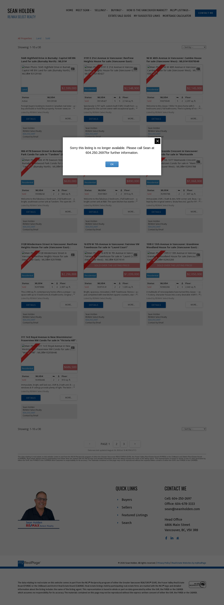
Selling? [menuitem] (100, 10)
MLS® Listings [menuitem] (179, 10)
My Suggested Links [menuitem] (147, 15)
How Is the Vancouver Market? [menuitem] (147, 10)
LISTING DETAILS (31, 119)
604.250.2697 (29, 133)
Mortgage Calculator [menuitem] (177, 15)
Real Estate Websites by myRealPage (189, 563)
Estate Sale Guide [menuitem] (119, 15)
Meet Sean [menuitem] (82, 10)
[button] (205, 13)
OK (112, 164)
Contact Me (205, 12)
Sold (47, 38)
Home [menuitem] (69, 10)
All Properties (25, 38)
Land (38, 38)
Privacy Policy (164, 563)
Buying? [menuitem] (116, 10)
